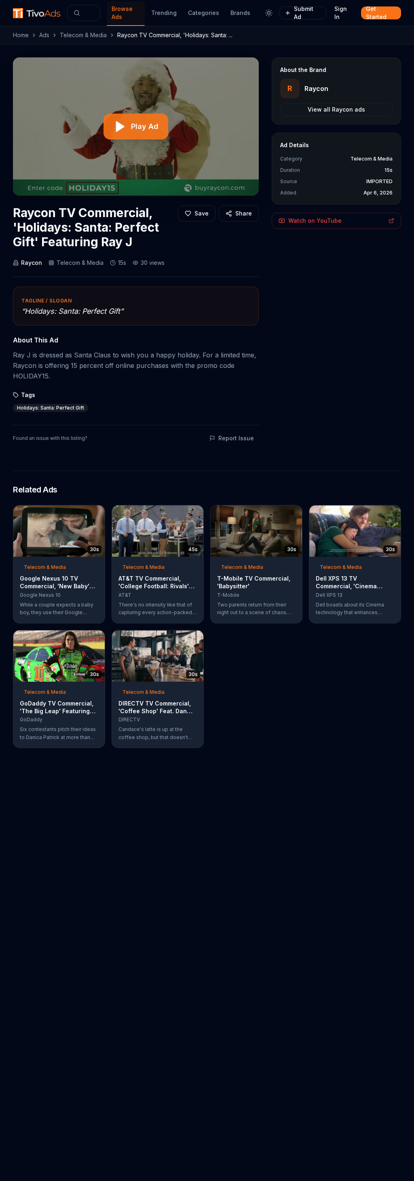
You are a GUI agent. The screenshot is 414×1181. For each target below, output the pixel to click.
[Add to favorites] (84, 514)
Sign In (340, 12)
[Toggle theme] (269, 13)
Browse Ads (122, 12)
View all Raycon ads (336, 109)
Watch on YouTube (315, 220)
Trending (164, 12)
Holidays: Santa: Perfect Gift (50, 408)
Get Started (376, 12)
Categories (203, 12)
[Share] (96, 514)
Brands (240, 12)
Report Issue (236, 438)
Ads (44, 35)
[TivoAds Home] (37, 13)
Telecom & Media (83, 35)
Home (21, 35)
